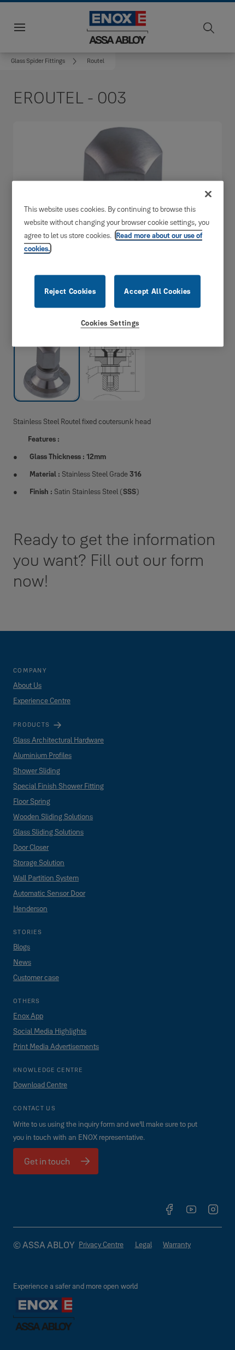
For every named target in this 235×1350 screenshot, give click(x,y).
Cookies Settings (110, 322)
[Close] (208, 194)
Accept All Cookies (157, 291)
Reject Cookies (70, 291)
